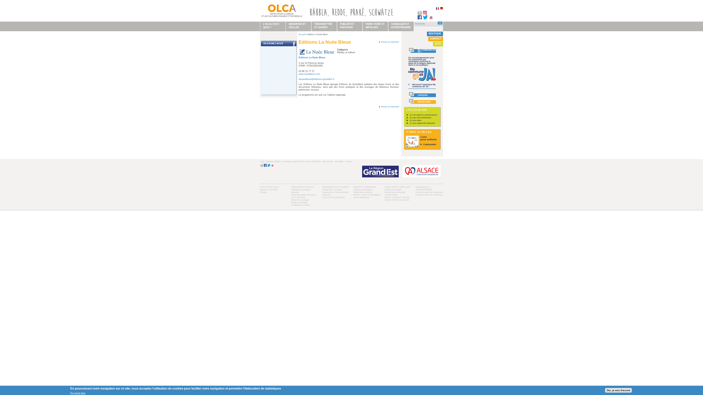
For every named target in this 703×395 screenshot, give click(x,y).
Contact (435, 38)
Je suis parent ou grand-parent (423, 115)
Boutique (435, 33)
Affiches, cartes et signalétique (366, 195)
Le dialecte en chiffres (300, 205)
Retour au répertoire (390, 42)
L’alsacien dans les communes (429, 195)
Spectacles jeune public (394, 192)
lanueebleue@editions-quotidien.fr (316, 79)
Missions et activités (269, 190)
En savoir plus (77, 393)
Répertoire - (317, 161)
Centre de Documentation (333, 197)
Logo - (263, 161)
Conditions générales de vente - (297, 161)
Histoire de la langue (300, 200)
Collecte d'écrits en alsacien (396, 200)
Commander (429, 144)
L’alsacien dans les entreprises (429, 192)
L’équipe (263, 192)
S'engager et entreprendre (401, 26)
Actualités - (340, 161)
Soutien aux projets (392, 190)
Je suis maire (415, 120)
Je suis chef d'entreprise (420, 117)
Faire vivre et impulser (397, 187)
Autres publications (361, 197)
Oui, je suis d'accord (618, 390)
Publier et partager (364, 187)
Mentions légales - (274, 161)
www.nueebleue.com (309, 74)
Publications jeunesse (363, 192)
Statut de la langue (299, 202)
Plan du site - (328, 161)
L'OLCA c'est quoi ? (270, 187)
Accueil (302, 34)
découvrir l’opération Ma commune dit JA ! (424, 85)
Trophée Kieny (390, 195)
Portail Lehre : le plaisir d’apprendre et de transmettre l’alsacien (335, 192)
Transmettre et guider (335, 187)
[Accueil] (277, 11)
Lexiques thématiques (363, 190)
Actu (438, 43)
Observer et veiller (302, 187)
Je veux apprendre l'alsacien (422, 123)
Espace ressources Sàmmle (397, 197)
